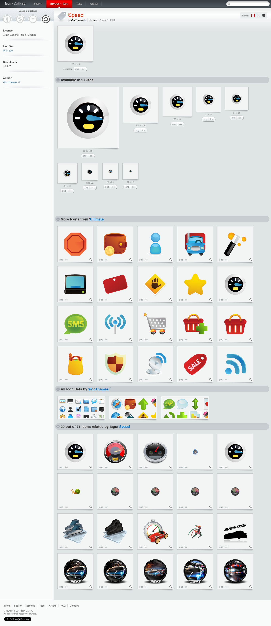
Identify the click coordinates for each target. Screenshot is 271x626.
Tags (79, 3)
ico (83, 68)
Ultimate (8, 50)
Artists (94, 3)
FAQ (63, 605)
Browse (30, 605)
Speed (76, 14)
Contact (74, 605)
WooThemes (10, 82)
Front (7, 605)
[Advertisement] (126, 50)
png (77, 68)
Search (38, 3)
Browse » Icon (59, 3)
